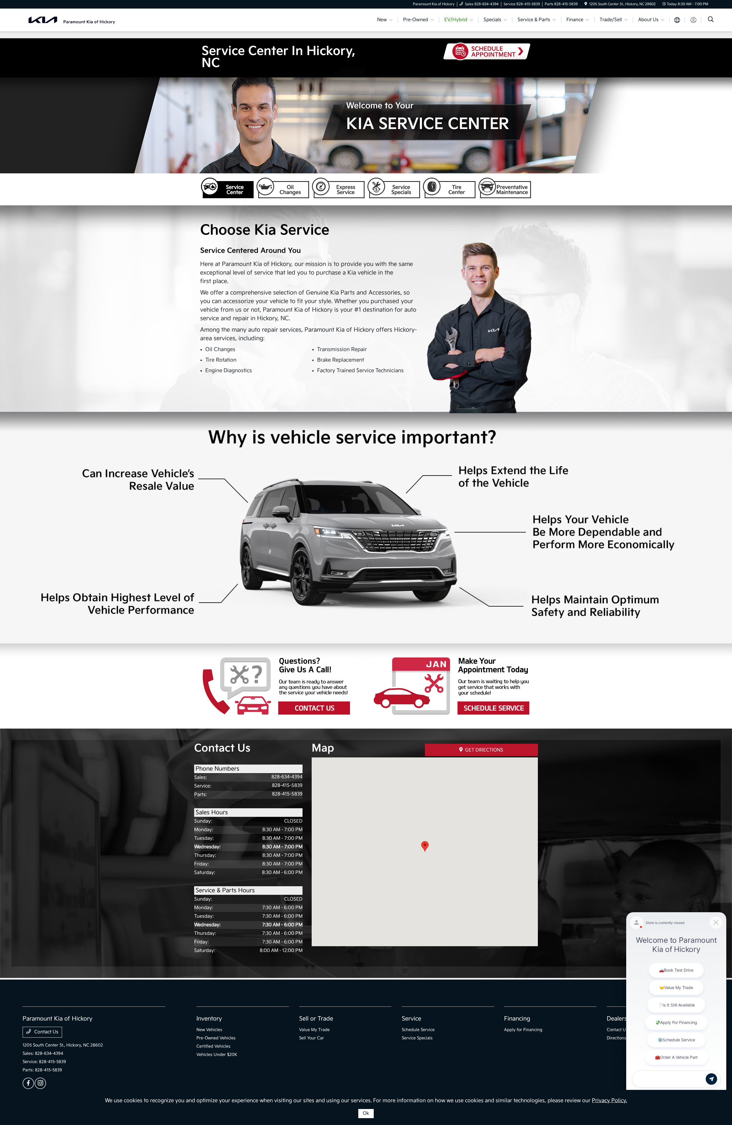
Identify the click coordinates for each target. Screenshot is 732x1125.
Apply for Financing (523, 1029)
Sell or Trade (316, 1018)
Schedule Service (418, 1029)
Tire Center (449, 188)
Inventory (209, 1018)
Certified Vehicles (213, 1046)
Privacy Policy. (609, 1101)
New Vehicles (209, 1029)
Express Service (338, 188)
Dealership (621, 1018)
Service (411, 1018)
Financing (517, 1018)
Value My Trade (314, 1029)
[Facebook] (28, 1083)
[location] (585, 4)
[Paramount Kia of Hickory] (72, 20)
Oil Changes (282, 188)
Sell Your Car (311, 1038)
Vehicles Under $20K (216, 1054)
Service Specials (393, 188)
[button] (425, 846)
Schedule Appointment (451, 686)
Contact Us (281, 686)
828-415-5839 (287, 785)
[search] (711, 20)
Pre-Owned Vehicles (216, 1038)
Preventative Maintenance (504, 188)
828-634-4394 (287, 777)
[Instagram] (40, 1083)
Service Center (227, 188)
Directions (616, 1038)
